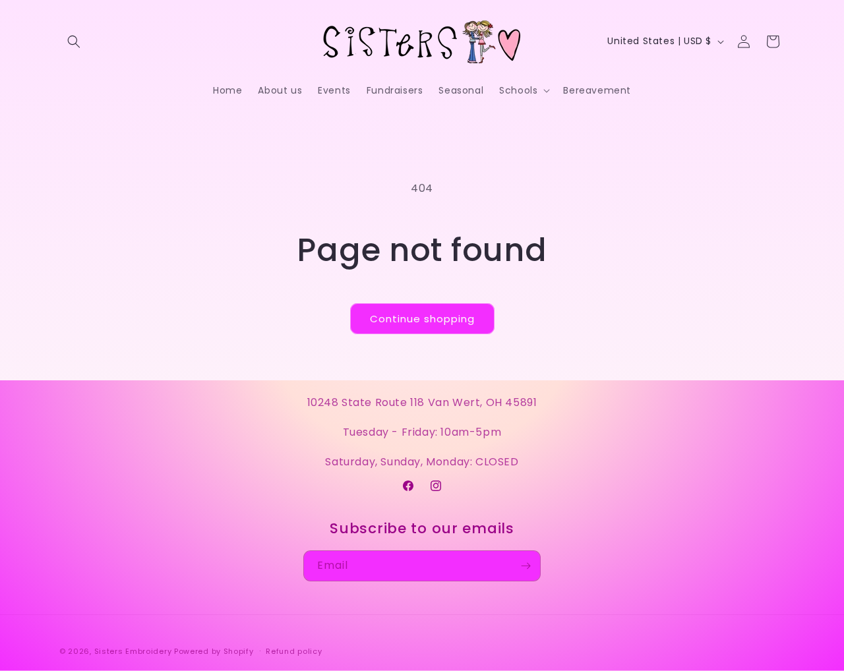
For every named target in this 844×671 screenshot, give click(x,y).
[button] (73, 41)
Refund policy (294, 651)
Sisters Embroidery (133, 651)
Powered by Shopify (214, 651)
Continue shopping (422, 319)
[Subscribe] (525, 565)
